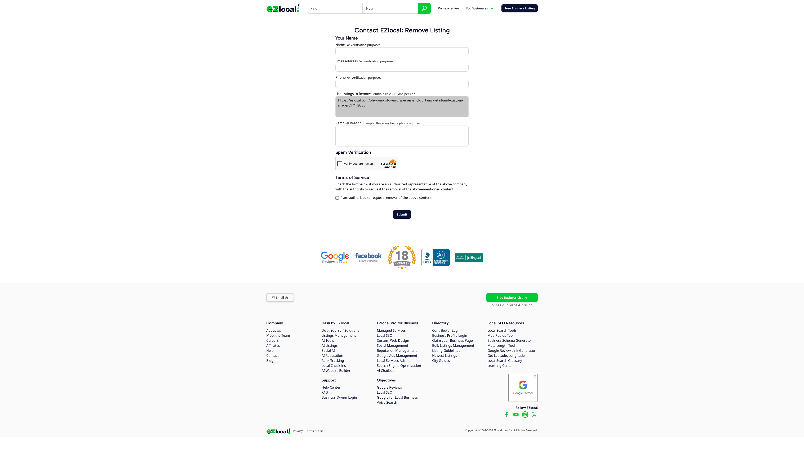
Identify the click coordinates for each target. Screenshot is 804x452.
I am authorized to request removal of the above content (386, 197)
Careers (272, 340)
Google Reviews (389, 387)
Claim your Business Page (452, 340)
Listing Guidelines (446, 350)
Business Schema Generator (509, 340)
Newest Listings (444, 355)
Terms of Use (314, 431)
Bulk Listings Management (453, 345)
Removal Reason (348, 123)
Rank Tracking (333, 360)
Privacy (298, 431)
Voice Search (387, 402)
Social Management (392, 345)
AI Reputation (332, 355)
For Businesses (477, 8)
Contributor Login (446, 330)
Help (270, 350)
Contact (272, 355)
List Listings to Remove (353, 93)
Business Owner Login (339, 397)
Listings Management (339, 335)
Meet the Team (278, 335)
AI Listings (330, 345)
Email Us (282, 297)
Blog (269, 360)
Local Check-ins (334, 365)
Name (340, 44)
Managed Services (391, 330)
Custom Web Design (393, 340)
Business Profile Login (449, 335)
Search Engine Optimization (399, 365)
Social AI (328, 350)
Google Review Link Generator (511, 350)
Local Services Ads (391, 360)
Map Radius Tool (500, 335)
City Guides (441, 360)
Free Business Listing (512, 297)
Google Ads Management (397, 355)
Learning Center (500, 365)
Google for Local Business (397, 397)
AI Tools (328, 340)
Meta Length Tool (501, 345)
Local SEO (384, 335)
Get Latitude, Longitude (506, 355)
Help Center (331, 387)
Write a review (449, 8)
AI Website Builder (336, 370)
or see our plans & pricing (512, 305)
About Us (273, 330)
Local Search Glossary (504, 360)
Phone (340, 77)
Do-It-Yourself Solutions (340, 330)
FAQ (325, 392)
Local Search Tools (502, 330)
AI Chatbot (385, 370)
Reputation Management (397, 350)
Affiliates (273, 345)
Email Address (346, 61)
